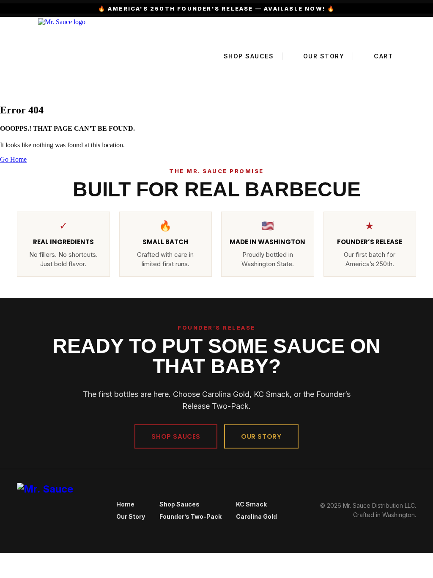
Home (125, 504)
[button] (2, 556)
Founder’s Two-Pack (190, 516)
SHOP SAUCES (175, 436)
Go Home (13, 159)
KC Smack (251, 504)
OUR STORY (261, 436)
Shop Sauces (179, 504)
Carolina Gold (256, 516)
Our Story (130, 516)
